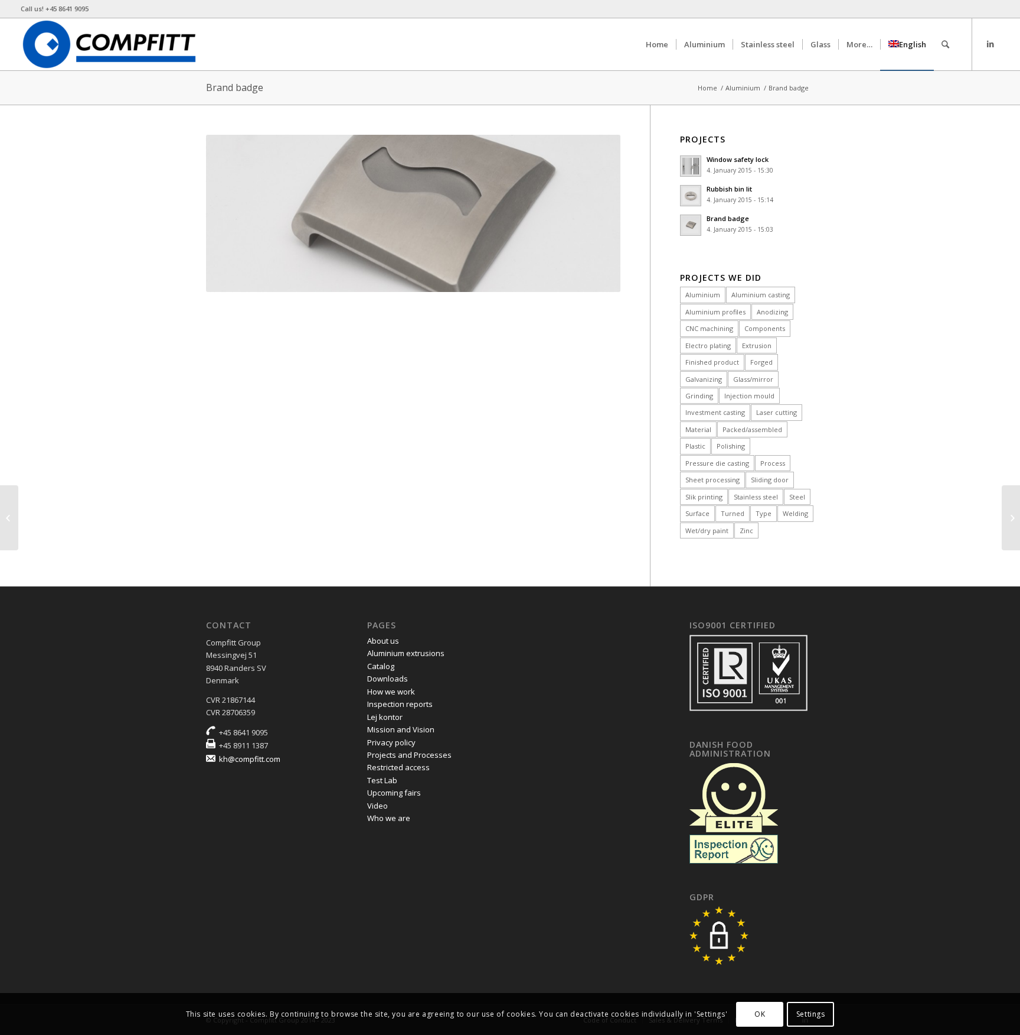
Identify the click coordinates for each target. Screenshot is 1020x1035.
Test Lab (382, 780)
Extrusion (756, 345)
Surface (697, 513)
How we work (391, 691)
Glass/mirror (753, 379)
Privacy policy (391, 742)
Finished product (712, 362)
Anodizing (772, 311)
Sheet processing (712, 479)
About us (383, 640)
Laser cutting (776, 412)
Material (698, 429)
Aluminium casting (760, 294)
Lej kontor (385, 717)
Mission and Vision (400, 729)
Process (772, 463)
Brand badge (234, 87)
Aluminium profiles (715, 311)
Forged (761, 362)
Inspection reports (400, 704)
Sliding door (770, 479)
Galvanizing (703, 379)
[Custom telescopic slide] (9, 517)
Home (707, 87)
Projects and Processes (409, 755)
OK (759, 1014)
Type (763, 513)
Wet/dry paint (706, 530)
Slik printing (703, 496)
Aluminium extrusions (405, 653)
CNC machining (709, 328)
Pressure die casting (717, 463)
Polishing (731, 446)
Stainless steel (756, 496)
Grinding (699, 395)
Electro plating (708, 345)
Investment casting (715, 412)
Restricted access (398, 767)
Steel (797, 496)
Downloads (387, 678)
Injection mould (749, 395)
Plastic (695, 446)
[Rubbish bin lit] (1011, 517)
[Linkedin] (990, 44)
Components (764, 328)
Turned (732, 513)
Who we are (388, 818)
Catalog (380, 666)
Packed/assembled (752, 429)
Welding (795, 513)
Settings (810, 1014)
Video (377, 805)
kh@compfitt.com (249, 759)
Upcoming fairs (394, 792)
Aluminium (742, 87)
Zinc (746, 530)
